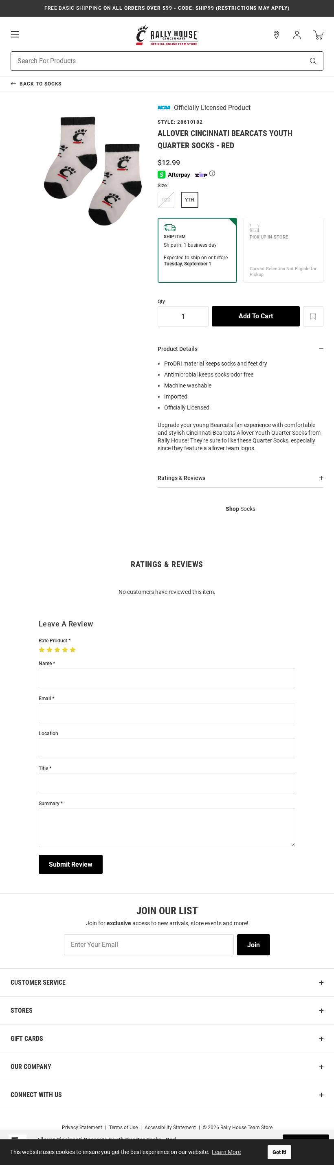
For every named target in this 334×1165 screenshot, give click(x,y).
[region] (240, 408)
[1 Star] (42, 650)
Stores (22, 1010)
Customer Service (38, 982)
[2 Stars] (50, 650)
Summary (49, 803)
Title (43, 768)
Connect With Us (36, 1095)
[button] (276, 35)
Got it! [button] (279, 1152)
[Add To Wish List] (313, 316)
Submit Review (70, 864)
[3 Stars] (58, 650)
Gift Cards (27, 1038)
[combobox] (147, 61)
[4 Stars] (66, 650)
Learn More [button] (226, 1152)
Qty (161, 301)
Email (45, 698)
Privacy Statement (82, 1127)
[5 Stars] (73, 650)
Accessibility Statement (170, 1127)
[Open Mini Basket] (318, 35)
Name (45, 663)
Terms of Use (123, 1127)
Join (253, 945)
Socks (240, 509)
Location (48, 733)
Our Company (31, 1067)
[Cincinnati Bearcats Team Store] (167, 35)
